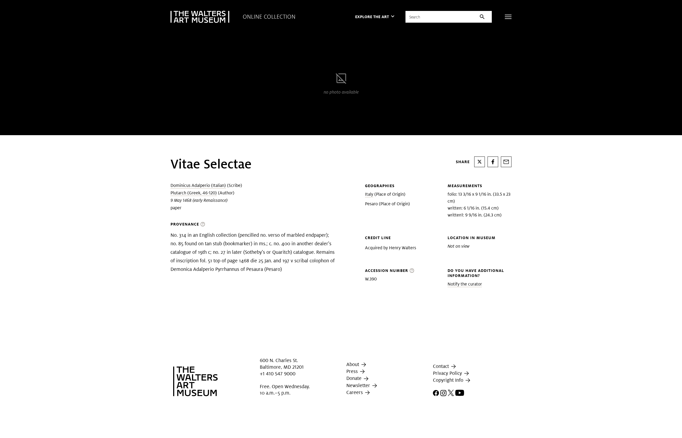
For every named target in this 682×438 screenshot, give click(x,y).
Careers (355, 392)
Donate (354, 378)
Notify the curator (465, 284)
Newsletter (358, 385)
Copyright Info (449, 380)
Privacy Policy (448, 373)
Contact (441, 366)
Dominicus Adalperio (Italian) (198, 185)
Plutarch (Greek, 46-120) (193, 193)
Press (352, 371)
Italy (369, 194)
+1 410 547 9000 (277, 374)
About (353, 364)
